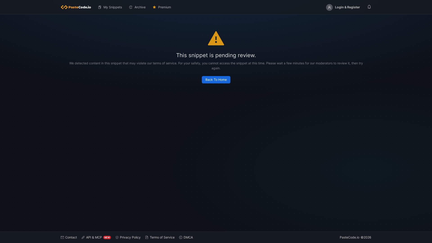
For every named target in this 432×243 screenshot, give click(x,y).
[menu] (216, 7)
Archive (140, 7)
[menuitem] (77, 7)
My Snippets (113, 7)
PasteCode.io (349, 237)
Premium (164, 7)
